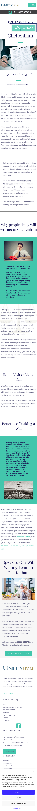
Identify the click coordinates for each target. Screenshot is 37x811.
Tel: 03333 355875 (22, 12)
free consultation (23, 537)
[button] (34, 771)
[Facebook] (10, 12)
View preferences (18, 803)
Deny (19, 798)
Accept (18, 792)
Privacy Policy (8, 693)
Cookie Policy (17, 808)
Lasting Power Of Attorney (12, 707)
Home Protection (9, 715)
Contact (6, 718)
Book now (10, 752)
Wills (4, 704)
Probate (6, 712)
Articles (7, 721)
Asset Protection (9, 710)
